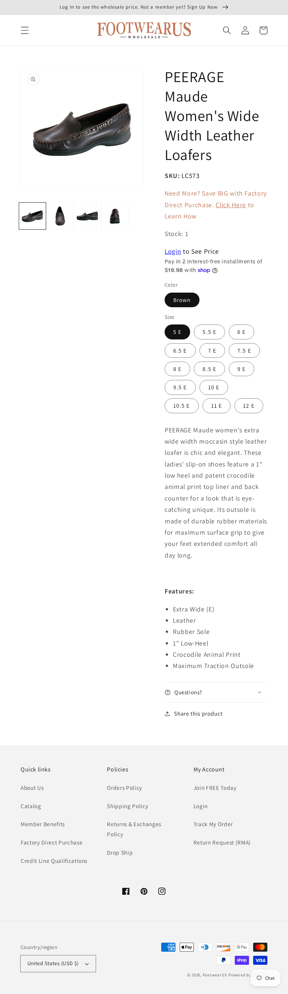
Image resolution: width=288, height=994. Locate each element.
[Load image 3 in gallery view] (87, 216)
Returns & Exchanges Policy (134, 829)
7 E (212, 350)
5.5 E (209, 331)
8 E (177, 368)
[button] (25, 30)
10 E (213, 387)
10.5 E (181, 405)
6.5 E (180, 350)
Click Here (231, 204)
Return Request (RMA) (222, 842)
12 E (248, 405)
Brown (182, 299)
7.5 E (244, 350)
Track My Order (213, 824)
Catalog (31, 806)
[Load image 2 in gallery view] (60, 216)
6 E (241, 331)
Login (173, 251)
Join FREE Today (215, 787)
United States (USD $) (53, 963)
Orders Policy (124, 787)
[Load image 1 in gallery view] (32, 216)
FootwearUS (215, 975)
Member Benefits (43, 824)
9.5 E (180, 387)
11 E (216, 405)
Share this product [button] (198, 713)
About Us (32, 787)
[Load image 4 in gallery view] (115, 216)
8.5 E (209, 368)
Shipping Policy (127, 806)
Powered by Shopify (247, 975)
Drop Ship (120, 852)
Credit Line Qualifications (54, 860)
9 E (241, 368)
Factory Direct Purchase (51, 842)
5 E (177, 331)
